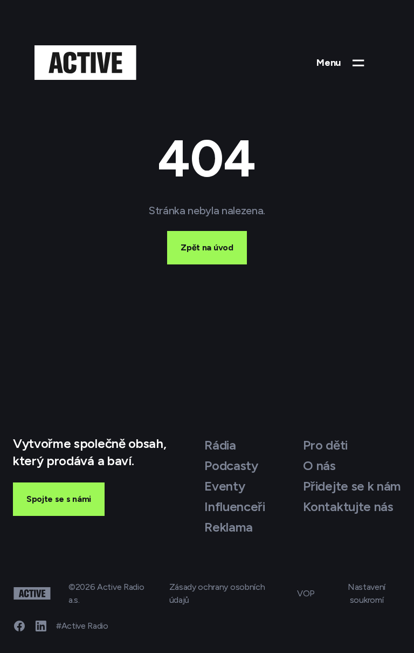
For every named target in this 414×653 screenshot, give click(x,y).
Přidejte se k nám (352, 486)
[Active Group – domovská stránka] (85, 62)
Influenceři (234, 506)
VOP (306, 593)
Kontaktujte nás (348, 506)
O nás (319, 465)
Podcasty (231, 465)
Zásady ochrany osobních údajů (217, 593)
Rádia (220, 445)
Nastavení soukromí (366, 593)
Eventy (224, 486)
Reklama (228, 527)
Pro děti (325, 445)
